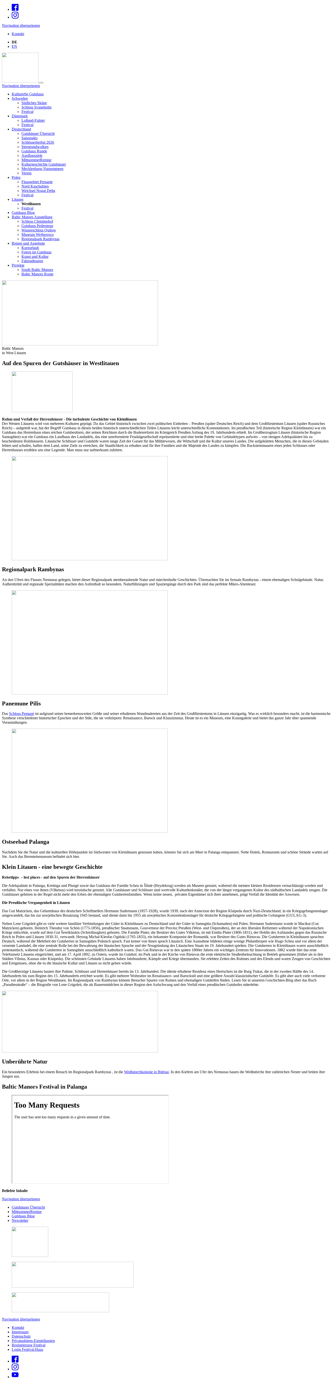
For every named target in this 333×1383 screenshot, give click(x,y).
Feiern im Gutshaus (36, 252)
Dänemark (20, 116)
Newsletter (20, 1220)
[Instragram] (15, 17)
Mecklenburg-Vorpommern (42, 169)
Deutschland (21, 129)
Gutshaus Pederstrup (37, 226)
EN (14, 46)
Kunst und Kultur (35, 256)
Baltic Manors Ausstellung (32, 217)
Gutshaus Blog (23, 212)
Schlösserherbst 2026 (37, 142)
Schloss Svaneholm (36, 107)
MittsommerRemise (36, 160)
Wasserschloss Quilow (38, 230)
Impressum (20, 1332)
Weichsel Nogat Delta (38, 191)
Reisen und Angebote (28, 243)
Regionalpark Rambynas (40, 239)
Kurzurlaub (30, 248)
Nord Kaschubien (35, 186)
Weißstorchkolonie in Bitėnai (146, 1072)
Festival (27, 112)
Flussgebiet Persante (37, 182)
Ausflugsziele (31, 155)
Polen (16, 177)
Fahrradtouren (32, 261)
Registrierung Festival (28, 1345)
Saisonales (29, 138)
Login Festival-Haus (27, 1349)
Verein (26, 173)
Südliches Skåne (34, 103)
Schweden (20, 98)
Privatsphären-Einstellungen (33, 1341)
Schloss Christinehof (37, 221)
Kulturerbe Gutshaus (28, 94)
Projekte (18, 265)
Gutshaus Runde (34, 151)
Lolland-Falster (33, 120)
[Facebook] (15, 9)
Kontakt (18, 34)
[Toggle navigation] (41, 82)
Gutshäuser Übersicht (38, 133)
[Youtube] (15, 1377)
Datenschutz (21, 1336)
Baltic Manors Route (37, 274)
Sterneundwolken (35, 147)
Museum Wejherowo (37, 234)
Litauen (17, 199)
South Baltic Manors (37, 270)
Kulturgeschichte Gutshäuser (43, 164)
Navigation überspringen (21, 25)
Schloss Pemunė (21, 714)
